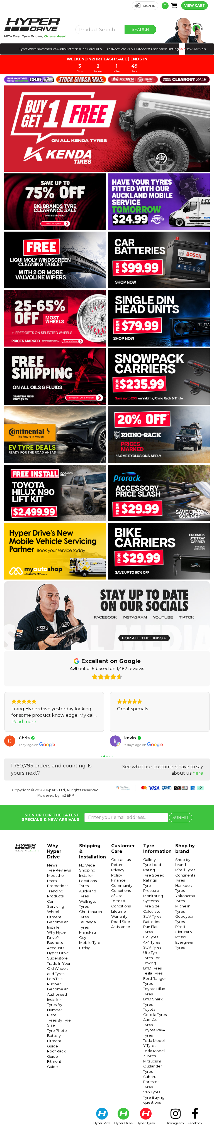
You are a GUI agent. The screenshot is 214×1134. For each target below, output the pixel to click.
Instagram (175, 1123)
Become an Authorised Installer (58, 994)
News (52, 865)
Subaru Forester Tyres (151, 1081)
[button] (145, 5)
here (198, 773)
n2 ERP (68, 795)
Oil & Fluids (103, 49)
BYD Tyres (152, 968)
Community (121, 885)
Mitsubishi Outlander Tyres (152, 1066)
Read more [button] (23, 721)
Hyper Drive (123, 1123)
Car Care (87, 49)
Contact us (121, 859)
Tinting (173, 49)
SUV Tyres (152, 916)
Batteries (73, 49)
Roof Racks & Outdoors (130, 49)
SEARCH (140, 29)
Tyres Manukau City (87, 932)
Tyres (23, 49)
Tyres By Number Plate (54, 1009)
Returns (118, 864)
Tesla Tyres (152, 973)
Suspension (158, 49)
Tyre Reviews (59, 870)
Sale (182, 49)
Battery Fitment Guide (54, 1040)
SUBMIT (180, 817)
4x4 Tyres (151, 942)
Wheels (33, 49)
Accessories (47, 49)
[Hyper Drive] (35, 28)
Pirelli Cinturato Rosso (183, 931)
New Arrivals (195, 49)
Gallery (149, 859)
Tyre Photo (57, 1030)
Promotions (57, 885)
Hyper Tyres (146, 1123)
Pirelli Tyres (185, 870)
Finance (118, 880)
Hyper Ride (101, 1123)
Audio (61, 49)
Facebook (195, 1123)
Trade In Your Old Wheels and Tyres (58, 968)
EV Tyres (150, 937)
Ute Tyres (151, 952)
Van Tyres (151, 1092)
